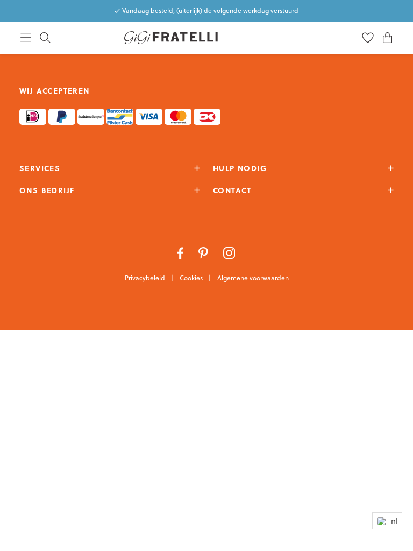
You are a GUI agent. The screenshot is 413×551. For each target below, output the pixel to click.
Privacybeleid (146, 277)
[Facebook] (181, 252)
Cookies (192, 277)
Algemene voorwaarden (253, 277)
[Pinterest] (204, 252)
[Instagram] (229, 252)
